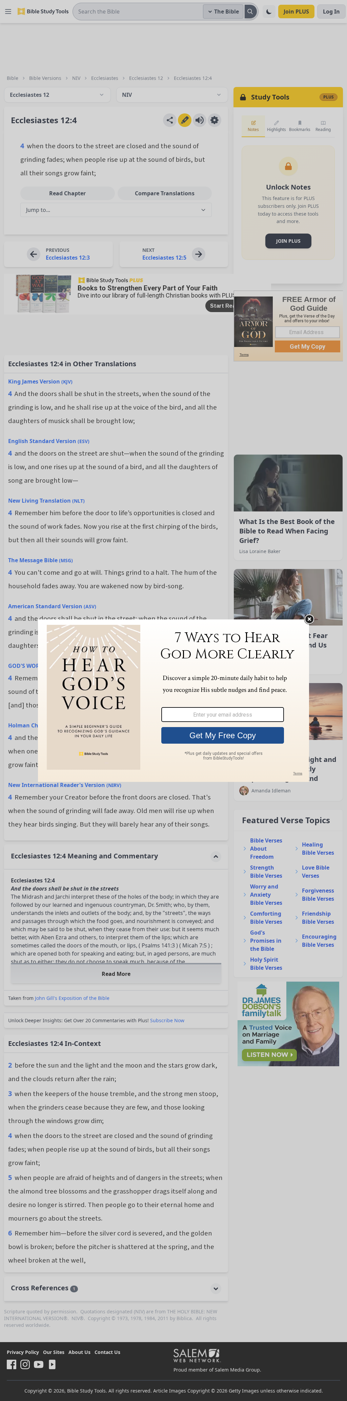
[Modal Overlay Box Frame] (173, 700)
